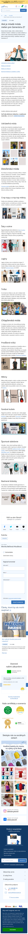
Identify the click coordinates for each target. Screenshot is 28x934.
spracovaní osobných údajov (15, 598)
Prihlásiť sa (22, 860)
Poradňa (11, 15)
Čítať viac (4, 653)
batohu (4, 387)
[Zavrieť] (27, 2)
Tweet (11, 529)
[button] (27, 633)
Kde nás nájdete (15, 897)
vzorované (18, 416)
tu (13, 926)
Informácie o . (12, 598)
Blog (6, 15)
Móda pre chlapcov (6, 68)
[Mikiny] (14, 396)
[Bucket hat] (14, 498)
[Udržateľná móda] (14, 153)
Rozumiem (13, 929)
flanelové (3, 416)
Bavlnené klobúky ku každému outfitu (10, 71)
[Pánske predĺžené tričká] (14, 363)
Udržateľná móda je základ (7, 63)
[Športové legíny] (14, 276)
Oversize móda (5, 186)
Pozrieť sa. (20, 2)
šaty (20, 230)
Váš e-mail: (5, 565)
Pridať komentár (18, 602)
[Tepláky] (14, 468)
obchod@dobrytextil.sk (14, 892)
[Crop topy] (14, 213)
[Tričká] (14, 308)
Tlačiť (23, 529)
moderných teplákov (21, 355)
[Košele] (14, 428)
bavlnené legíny (10, 267)
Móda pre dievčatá (5, 65)
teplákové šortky (16, 449)
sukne (23, 230)
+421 (13, 888)
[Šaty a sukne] (14, 245)
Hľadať (23, 10)
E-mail (17, 529)
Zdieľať (4, 529)
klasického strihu (5, 452)
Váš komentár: (6, 579)
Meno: (5, 572)
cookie (23, 918)
